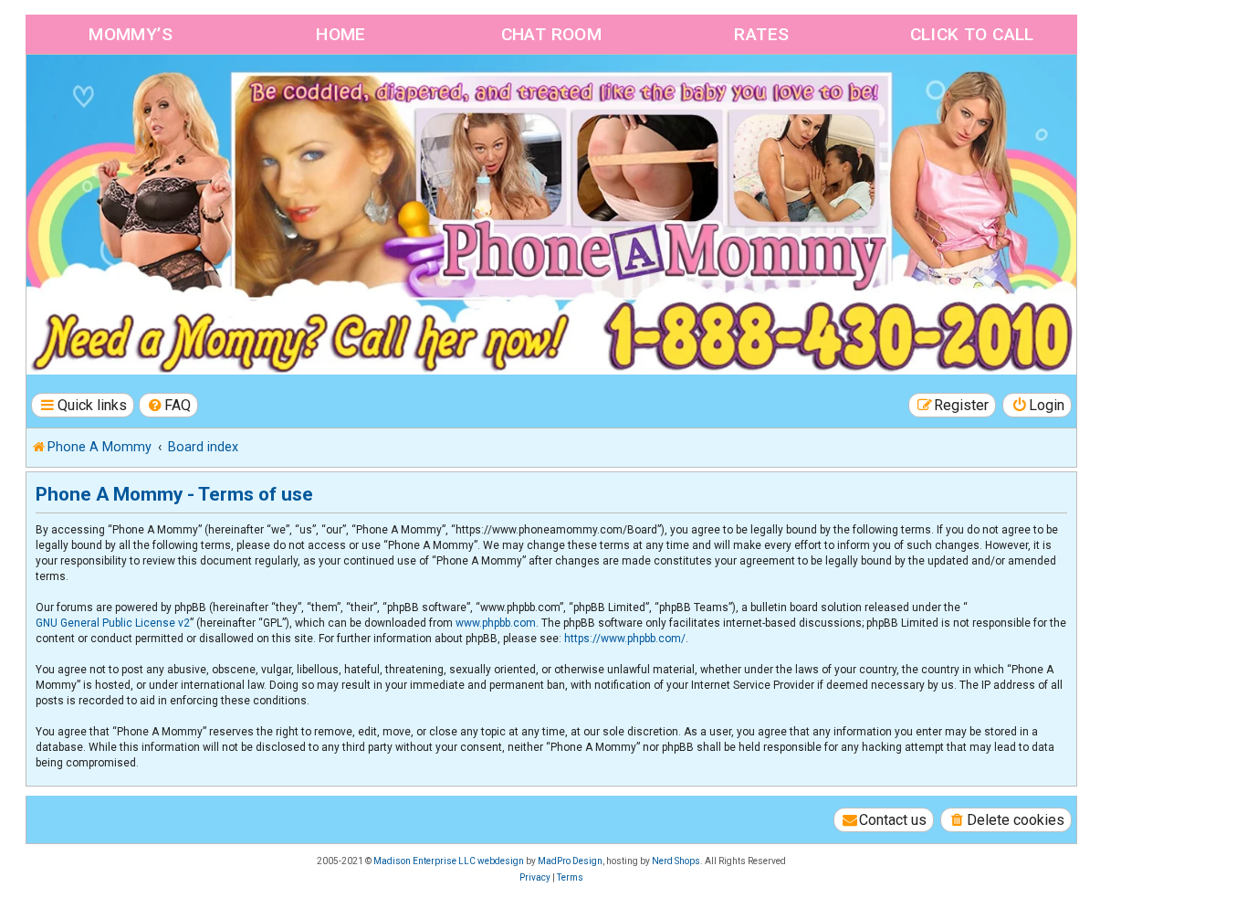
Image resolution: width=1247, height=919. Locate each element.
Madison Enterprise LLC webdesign (448, 861)
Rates (761, 34)
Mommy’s (131, 34)
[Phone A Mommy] (131, 93)
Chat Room (552, 34)
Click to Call (972, 34)
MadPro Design (570, 861)
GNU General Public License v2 (113, 623)
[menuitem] (169, 405)
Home (341, 34)
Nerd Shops (676, 861)
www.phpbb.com (496, 623)
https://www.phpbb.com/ (625, 638)
